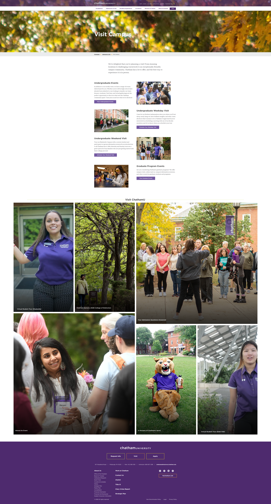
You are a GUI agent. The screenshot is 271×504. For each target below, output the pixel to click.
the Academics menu (95, 10)
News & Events (163, 8)
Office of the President (100, 474)
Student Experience (126, 8)
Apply (172, 8)
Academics (99, 8)
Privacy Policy (173, 499)
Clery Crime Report (122, 489)
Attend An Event (21, 430)
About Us (97, 471)
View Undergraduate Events (106, 102)
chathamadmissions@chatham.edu (166, 464)
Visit (140, 3)
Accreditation (98, 490)
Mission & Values (150, 8)
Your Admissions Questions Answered (152, 320)
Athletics (156, 3)
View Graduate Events (147, 179)
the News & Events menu (163, 10)
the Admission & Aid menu (109, 10)
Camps (162, 3)
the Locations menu (138, 10)
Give (145, 3)
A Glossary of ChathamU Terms (149, 430)
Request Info (116, 456)
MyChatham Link (167, 475)
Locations (138, 8)
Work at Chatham (122, 471)
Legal (164, 499)
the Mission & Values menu (150, 10)
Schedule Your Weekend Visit (107, 155)
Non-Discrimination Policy (153, 499)
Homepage (97, 54)
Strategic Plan (98, 486)
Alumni (150, 3)
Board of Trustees (99, 476)
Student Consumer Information (102, 496)
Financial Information (100, 492)
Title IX (118, 484)
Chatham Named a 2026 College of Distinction (94, 308)
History (96, 484)
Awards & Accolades (100, 482)
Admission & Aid (111, 8)
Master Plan (97, 488)
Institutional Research (100, 478)
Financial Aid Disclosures (101, 494)
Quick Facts (97, 480)
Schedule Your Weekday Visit (149, 128)
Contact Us (169, 3)
